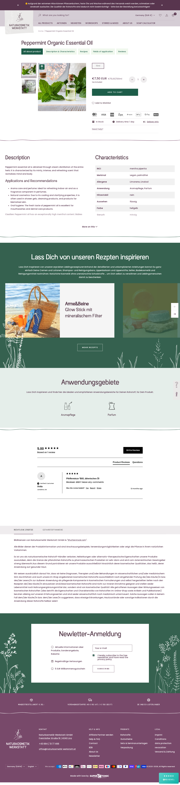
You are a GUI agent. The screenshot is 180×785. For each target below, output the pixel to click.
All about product (32, 51)
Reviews (122, 51)
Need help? (97, 129)
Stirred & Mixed (110, 23)
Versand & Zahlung (165, 751)
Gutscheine (126, 739)
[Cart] (173, 15)
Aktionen (62, 23)
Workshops (91, 23)
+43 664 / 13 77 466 (49, 743)
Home (40, 31)
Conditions (160, 739)
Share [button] (99, 488)
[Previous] (174, 306)
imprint (158, 734)
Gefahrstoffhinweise (53, 530)
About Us (127, 23)
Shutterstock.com (77, 540)
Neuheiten (76, 23)
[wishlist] (160, 15)
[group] (51, 448)
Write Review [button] (133, 450)
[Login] (166, 15)
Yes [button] (87, 488)
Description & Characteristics (60, 51)
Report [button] (92, 488)
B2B (91, 747)
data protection (163, 743)
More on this (88, 226)
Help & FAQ (94, 739)
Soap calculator (146, 23)
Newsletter (94, 756)
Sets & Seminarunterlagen (134, 743)
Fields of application (103, 51)
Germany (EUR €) (143, 15)
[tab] (121, 463)
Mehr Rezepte (90, 347)
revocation (160, 747)
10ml (98, 65)
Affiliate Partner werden (101, 734)
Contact (93, 743)
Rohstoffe (125, 734)
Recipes (84, 51)
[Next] (174, 314)
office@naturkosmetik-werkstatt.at (57, 749)
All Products (45, 23)
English (31, 766)
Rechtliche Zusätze (23, 530)
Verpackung (126, 747)
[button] (169, 778)
